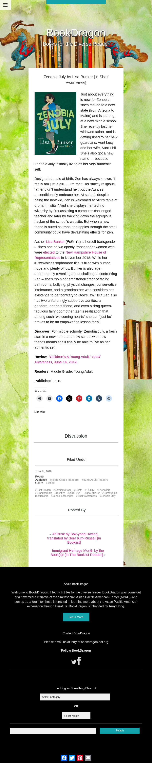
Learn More (76, 616)
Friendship (104, 489)
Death (79, 489)
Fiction (50, 482)
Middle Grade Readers (64, 479)
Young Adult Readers (95, 479)
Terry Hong (116, 606)
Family (90, 489)
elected (49, 252)
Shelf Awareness (87, 495)
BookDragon (76, 33)
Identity (60, 492)
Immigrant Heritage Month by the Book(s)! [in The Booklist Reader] (77, 553)
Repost (39, 476)
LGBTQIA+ (75, 492)
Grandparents (44, 492)
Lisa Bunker (55, 242)
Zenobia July (108, 495)
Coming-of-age (63, 489)
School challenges (62, 495)
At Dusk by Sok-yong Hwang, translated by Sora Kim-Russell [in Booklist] (74, 538)
